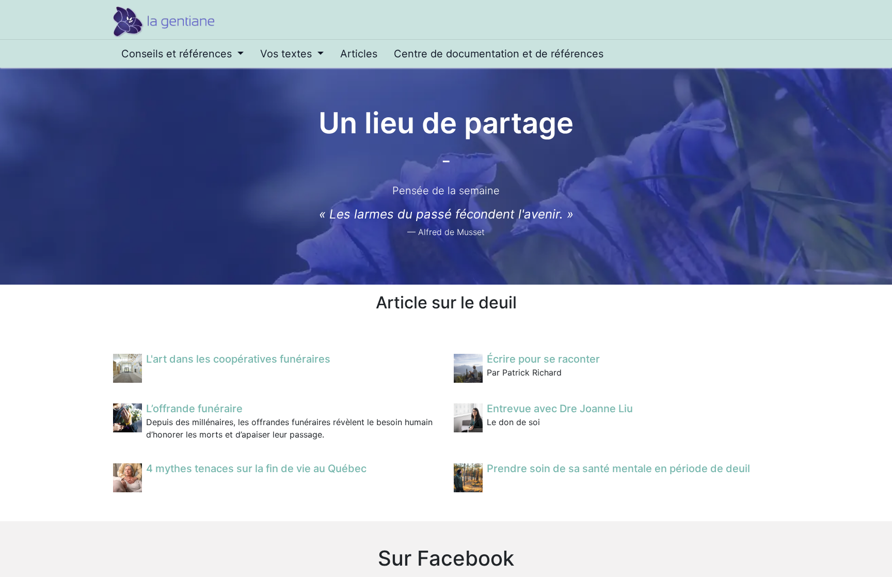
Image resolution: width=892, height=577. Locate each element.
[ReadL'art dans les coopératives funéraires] (127, 368)
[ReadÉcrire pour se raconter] (468, 368)
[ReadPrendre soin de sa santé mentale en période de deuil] (468, 477)
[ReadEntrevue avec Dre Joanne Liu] (468, 417)
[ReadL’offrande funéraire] (127, 417)
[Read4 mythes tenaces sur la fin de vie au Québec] (127, 477)
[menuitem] (182, 54)
